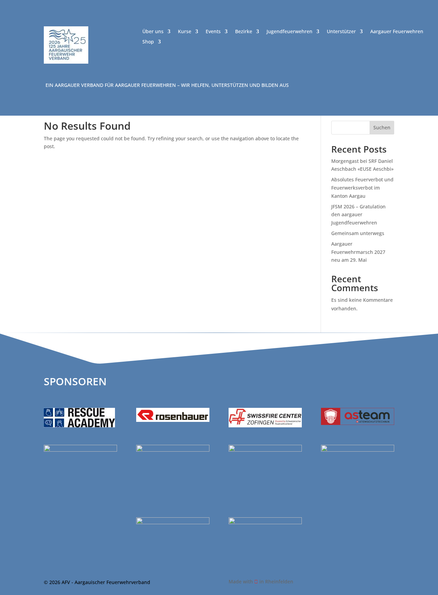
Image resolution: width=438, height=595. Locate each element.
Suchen (381, 127)
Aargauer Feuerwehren (396, 32)
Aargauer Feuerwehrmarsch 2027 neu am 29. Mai (358, 252)
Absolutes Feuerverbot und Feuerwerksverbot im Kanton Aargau (362, 187)
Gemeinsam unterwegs (357, 233)
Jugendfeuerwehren (289, 32)
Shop (148, 42)
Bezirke (243, 32)
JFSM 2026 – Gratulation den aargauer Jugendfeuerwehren (358, 214)
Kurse (184, 32)
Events (213, 32)
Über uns (153, 32)
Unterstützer (341, 32)
